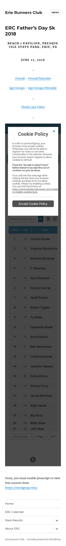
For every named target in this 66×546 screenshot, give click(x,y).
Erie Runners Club (23, 12)
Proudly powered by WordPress (44, 539)
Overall (20, 78)
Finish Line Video (33, 107)
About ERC (12, 528)
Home (9, 503)
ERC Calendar (14, 512)
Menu (55, 12)
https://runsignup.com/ (21, 487)
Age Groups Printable (42, 88)
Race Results (14, 520)
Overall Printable (39, 78)
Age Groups (17, 88)
